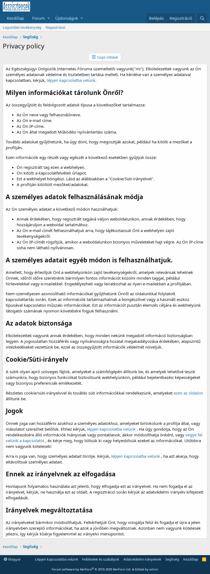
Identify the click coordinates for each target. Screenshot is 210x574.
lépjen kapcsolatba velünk (71, 80)
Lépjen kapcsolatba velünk (56, 559)
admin (153, 569)
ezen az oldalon (188, 393)
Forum (38, 18)
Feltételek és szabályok (100, 559)
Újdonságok (66, 18)
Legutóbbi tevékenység (22, 27)
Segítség (172, 559)
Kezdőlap (15, 18)
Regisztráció (55, 27)
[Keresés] (202, 18)
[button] (48, 18)
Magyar (14, 559)
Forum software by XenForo (91, 569)
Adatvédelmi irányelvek (142, 559)
